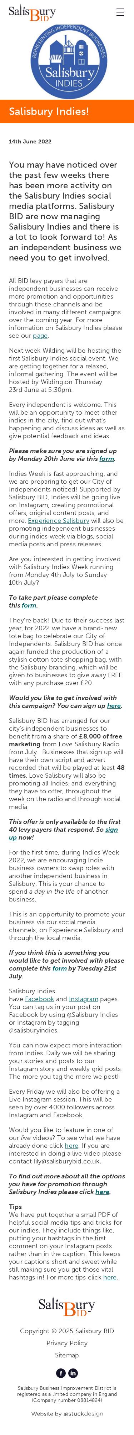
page (40, 336)
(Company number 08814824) (67, 1400)
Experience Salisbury (58, 521)
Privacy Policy (67, 1343)
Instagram (83, 999)
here (114, 706)
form (106, 459)
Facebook (39, 999)
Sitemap (67, 1355)
